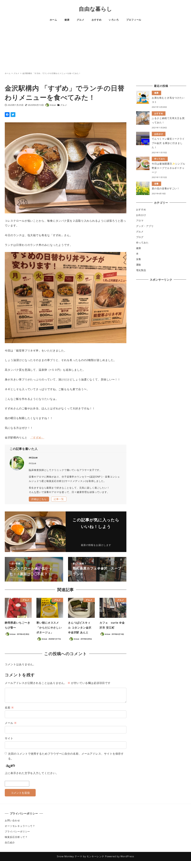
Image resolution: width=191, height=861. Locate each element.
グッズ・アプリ (145, 226)
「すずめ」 (37, 437)
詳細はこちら (38, 499)
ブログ (140, 237)
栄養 (138, 259)
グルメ (63, 105)
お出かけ (141, 215)
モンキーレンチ (95, 856)
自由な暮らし (95, 8)
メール (11, 723)
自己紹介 (10, 842)
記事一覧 (59, 499)
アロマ (140, 220)
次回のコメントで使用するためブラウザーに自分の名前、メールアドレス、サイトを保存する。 (66, 756)
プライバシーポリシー (17, 831)
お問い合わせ (12, 820)
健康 (138, 248)
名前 (9, 707)
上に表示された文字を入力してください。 (31, 773)
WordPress (127, 856)
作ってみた (142, 242)
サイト (9, 738)
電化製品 (141, 270)
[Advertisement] (95, 48)
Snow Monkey (65, 856)
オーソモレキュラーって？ (20, 826)
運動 (138, 264)
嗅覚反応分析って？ (16, 837)
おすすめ (141, 209)
